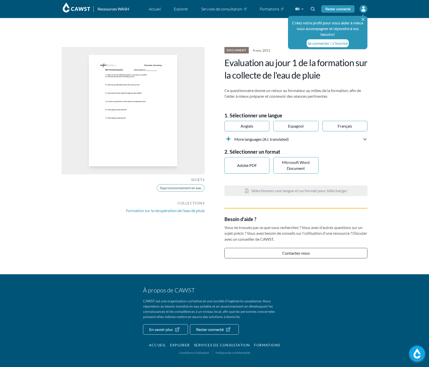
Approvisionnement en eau (180, 188)
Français (345, 126)
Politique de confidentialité (232, 353)
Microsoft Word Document (296, 165)
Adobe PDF (247, 165)
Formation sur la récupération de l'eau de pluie (165, 210)
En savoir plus (161, 329)
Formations (267, 345)
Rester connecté (337, 9)
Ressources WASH (113, 8)
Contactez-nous (296, 253)
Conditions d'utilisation (194, 353)
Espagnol (296, 126)
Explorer (180, 345)
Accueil (157, 345)
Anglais (247, 126)
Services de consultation (222, 345)
